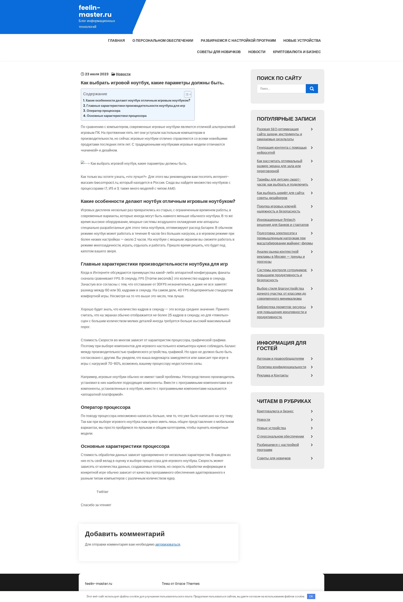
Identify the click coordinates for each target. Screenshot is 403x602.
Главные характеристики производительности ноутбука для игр (135, 105)
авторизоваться (167, 544)
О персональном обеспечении (162, 40)
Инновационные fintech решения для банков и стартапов (283, 222)
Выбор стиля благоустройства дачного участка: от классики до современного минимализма (281, 293)
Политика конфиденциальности (281, 367)
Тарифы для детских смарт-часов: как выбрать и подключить (282, 182)
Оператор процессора (103, 110)
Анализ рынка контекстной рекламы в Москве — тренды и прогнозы (281, 256)
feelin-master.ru (95, 11)
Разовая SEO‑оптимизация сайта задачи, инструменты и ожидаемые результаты (279, 134)
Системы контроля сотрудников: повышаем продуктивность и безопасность (282, 275)
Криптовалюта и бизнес (297, 52)
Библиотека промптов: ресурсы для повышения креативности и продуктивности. (282, 312)
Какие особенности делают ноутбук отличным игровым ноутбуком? (138, 100)
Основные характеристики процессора (117, 115)
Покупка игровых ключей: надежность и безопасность (278, 209)
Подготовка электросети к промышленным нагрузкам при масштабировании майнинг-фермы (285, 238)
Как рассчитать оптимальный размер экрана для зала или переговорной (279, 166)
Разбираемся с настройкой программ (238, 40)
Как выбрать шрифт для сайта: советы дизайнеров (281, 195)
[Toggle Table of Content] (185, 94)
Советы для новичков (219, 52)
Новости (257, 52)
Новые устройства (302, 40)
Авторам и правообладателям (280, 358)
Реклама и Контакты (272, 375)
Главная (116, 40)
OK (311, 596)
